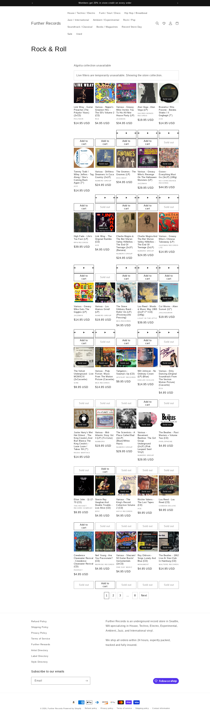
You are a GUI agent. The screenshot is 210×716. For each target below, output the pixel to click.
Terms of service (124, 708)
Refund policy (91, 708)
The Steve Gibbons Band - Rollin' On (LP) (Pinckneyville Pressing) (124, 312)
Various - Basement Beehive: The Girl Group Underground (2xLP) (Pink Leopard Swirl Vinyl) (147, 442)
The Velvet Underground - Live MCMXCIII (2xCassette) (84, 375)
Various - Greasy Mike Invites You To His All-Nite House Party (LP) (125, 111)
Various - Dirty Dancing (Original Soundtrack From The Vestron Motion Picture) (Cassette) (168, 378)
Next (144, 595)
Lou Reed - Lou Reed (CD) (167, 501)
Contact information (161, 708)
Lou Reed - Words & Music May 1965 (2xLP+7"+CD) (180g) (147, 310)
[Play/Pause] (126, 133)
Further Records (55, 708)
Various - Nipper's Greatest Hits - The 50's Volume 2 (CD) (104, 111)
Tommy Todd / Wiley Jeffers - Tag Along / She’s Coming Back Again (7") (84, 177)
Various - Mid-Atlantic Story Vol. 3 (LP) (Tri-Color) (104, 435)
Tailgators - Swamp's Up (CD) (125, 372)
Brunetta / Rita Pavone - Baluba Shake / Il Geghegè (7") (167, 111)
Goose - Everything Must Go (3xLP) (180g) (168, 174)
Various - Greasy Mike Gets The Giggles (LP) (82, 309)
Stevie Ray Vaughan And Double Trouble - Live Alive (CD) (103, 503)
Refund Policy (39, 621)
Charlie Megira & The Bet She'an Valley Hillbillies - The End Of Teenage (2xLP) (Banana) (125, 243)
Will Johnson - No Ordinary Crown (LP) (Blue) (147, 374)
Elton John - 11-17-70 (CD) (84, 501)
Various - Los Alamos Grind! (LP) (102, 309)
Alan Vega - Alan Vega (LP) (146, 108)
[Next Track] (135, 133)
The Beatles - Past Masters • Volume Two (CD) (168, 435)
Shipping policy (142, 708)
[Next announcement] (177, 3)
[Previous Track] (117, 133)
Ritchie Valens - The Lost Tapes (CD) (146, 502)
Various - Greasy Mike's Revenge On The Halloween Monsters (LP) (147, 175)
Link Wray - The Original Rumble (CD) (103, 239)
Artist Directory (39, 650)
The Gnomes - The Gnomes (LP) (126, 173)
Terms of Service (40, 638)
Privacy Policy (39, 633)
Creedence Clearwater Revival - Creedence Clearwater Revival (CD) (83, 561)
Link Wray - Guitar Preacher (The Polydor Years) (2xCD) (83, 111)
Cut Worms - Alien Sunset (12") (168, 307)
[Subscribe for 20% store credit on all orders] (86, 681)
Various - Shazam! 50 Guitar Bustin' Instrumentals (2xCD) (126, 559)
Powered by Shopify (72, 708)
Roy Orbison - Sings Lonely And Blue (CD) (147, 558)
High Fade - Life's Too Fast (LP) (83, 237)
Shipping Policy (39, 627)
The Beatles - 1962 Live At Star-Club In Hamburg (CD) (169, 558)
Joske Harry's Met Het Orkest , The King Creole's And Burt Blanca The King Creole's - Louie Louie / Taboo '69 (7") (83, 440)
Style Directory (39, 661)
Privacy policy (107, 708)
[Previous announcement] (32, 3)
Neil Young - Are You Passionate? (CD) (104, 558)
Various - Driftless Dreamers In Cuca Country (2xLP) (104, 174)
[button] (157, 23)
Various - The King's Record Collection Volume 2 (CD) (125, 503)
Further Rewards (40, 644)
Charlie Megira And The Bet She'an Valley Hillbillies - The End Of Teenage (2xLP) (147, 242)
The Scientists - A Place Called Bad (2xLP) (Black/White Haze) (125, 438)
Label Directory (39, 656)
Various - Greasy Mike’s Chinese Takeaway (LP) (167, 239)
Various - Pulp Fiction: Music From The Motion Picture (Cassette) (104, 375)
